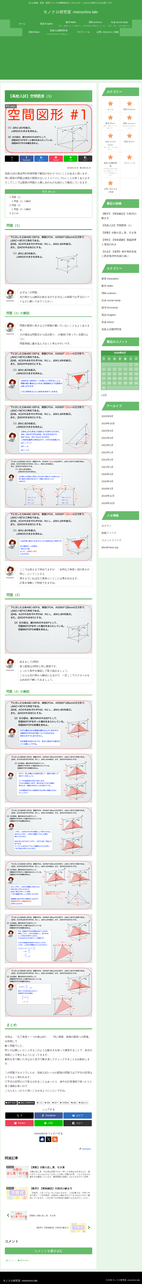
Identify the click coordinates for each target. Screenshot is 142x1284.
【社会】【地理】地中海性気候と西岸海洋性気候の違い (119, 253)
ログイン (106, 525)
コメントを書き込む (48, 1251)
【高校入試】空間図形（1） (117, 225)
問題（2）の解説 (22, 209)
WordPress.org (110, 547)
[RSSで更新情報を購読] (55, 1139)
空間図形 (65, 1103)
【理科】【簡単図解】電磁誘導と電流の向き (119, 242)
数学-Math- (12, 1103)
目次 (44, 191)
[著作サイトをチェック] (42, 1139)
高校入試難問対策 (27, 1103)
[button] (85, 159)
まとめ (15, 213)
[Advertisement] (71, 59)
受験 (48, 1103)
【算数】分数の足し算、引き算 (119, 232)
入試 (40, 1103)
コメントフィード (111, 540)
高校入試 (84, 1103)
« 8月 (104, 395)
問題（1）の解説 (22, 201)
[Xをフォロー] (48, 1139)
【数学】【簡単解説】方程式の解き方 (119, 216)
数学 (56, 1103)
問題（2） (17, 205)
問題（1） (17, 197)
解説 (75, 1103)
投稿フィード (109, 533)
